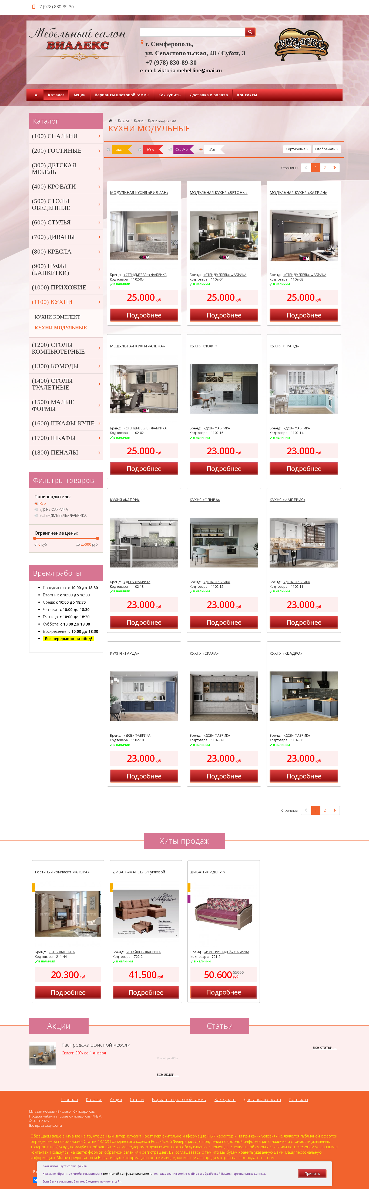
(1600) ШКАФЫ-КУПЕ (63, 423)
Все (42, 503)
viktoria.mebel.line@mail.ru (189, 70)
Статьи (137, 1099)
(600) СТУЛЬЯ (51, 222)
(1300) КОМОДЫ (55, 366)
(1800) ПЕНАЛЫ (55, 452)
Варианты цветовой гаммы (122, 94)
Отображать (325, 149)
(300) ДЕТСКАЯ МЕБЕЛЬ (54, 168)
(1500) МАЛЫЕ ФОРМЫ (53, 405)
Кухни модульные (162, 120)
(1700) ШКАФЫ (54, 438)
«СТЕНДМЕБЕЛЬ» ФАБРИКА (145, 274)
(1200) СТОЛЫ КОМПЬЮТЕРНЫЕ (58, 348)
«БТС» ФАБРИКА (62, 952)
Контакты (247, 94)
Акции (79, 94)
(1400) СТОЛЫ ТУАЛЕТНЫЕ (52, 384)
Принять (312, 1173)
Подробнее (144, 314)
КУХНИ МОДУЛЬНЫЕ (61, 327)
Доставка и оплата (209, 94)
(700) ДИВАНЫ (53, 237)
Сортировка (296, 149)
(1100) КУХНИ (52, 302)
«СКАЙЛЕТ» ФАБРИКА (143, 952)
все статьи (322, 1047)
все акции (165, 1074)
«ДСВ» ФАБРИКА (216, 428)
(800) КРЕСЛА (52, 251)
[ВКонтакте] (36, 1180)
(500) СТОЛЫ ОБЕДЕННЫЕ (51, 204)
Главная (69, 1099)
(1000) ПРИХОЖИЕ (59, 287)
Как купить (169, 94)
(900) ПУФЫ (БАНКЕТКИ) (50, 269)
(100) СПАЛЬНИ (55, 136)
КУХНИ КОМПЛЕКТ (57, 317)
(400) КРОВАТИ (54, 186)
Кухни (138, 120)
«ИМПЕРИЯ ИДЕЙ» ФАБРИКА (226, 952)
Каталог (56, 94)
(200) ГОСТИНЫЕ (57, 150)
